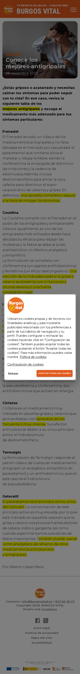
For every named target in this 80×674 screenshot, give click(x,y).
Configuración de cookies (25, 364)
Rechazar (13, 373)
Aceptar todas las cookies (54, 373)
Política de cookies (33, 357)
